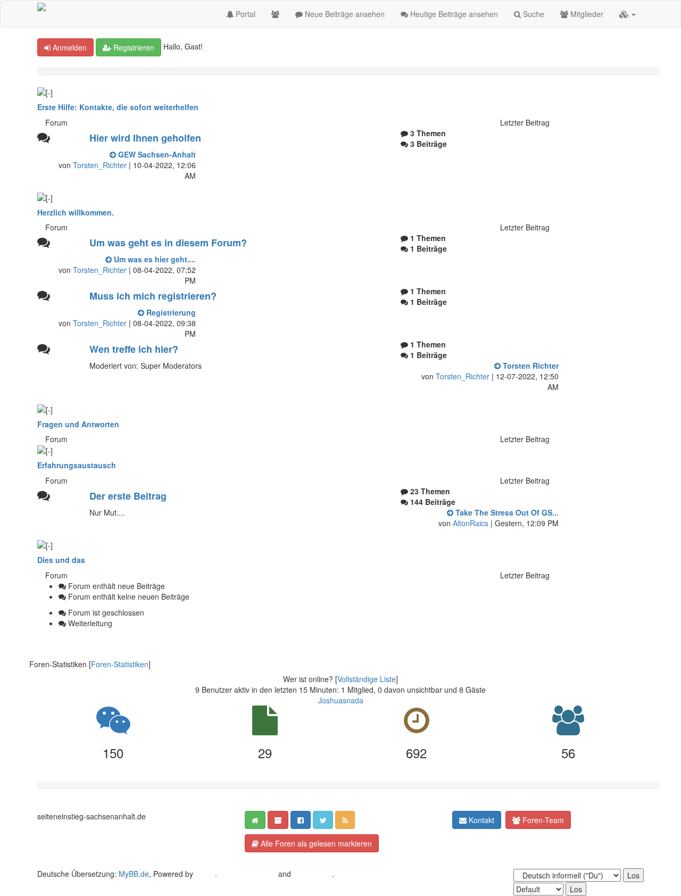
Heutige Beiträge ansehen (453, 14)
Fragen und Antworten (78, 424)
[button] (627, 14)
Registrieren (132, 47)
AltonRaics (470, 523)
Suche (532, 14)
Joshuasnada (340, 700)
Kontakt (480, 820)
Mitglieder (585, 14)
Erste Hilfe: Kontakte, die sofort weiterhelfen (117, 107)
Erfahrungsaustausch (76, 465)
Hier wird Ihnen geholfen (145, 138)
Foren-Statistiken (119, 664)
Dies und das (61, 559)
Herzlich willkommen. (75, 212)
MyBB (205, 873)
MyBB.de (134, 873)
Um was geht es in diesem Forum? (168, 243)
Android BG (312, 873)
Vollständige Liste (366, 679)
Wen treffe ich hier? (133, 349)
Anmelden (69, 47)
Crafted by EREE (247, 873)
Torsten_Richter (100, 165)
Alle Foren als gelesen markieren (315, 843)
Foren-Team (542, 820)
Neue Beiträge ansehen (344, 14)
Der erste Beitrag (128, 496)
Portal (244, 14)
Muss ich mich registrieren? (153, 296)
